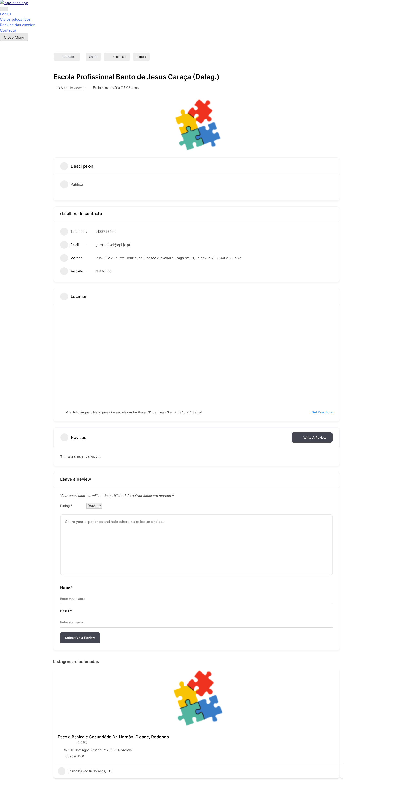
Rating (66, 506)
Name (66, 587)
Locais (5, 14)
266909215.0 (74, 756)
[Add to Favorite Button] (331, 676)
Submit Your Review (80, 638)
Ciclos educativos (15, 19)
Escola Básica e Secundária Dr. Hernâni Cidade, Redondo (113, 736)
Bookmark (119, 56)
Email (66, 611)
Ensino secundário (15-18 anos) (116, 87)
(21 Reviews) (74, 87)
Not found (103, 271)
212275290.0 (106, 231)
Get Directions (322, 412)
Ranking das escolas (17, 25)
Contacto (8, 30)
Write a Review (314, 437)
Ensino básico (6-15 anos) (87, 771)
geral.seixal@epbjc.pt (113, 245)
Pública (77, 184)
